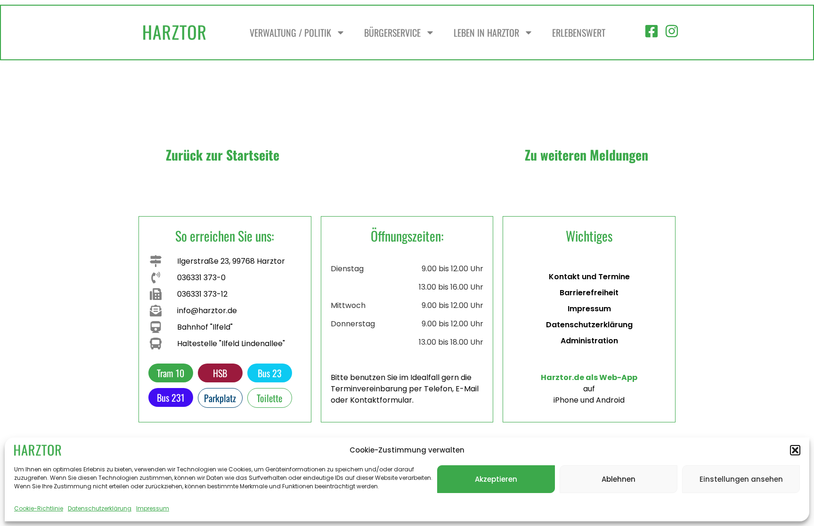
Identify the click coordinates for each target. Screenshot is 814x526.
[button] (795, 450)
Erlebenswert (578, 32)
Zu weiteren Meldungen (586, 154)
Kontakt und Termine (589, 276)
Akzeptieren (496, 479)
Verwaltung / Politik (290, 32)
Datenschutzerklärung (99, 508)
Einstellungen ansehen (741, 479)
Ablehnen (618, 479)
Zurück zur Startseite (222, 154)
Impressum (152, 508)
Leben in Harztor (486, 32)
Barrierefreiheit (589, 292)
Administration (589, 340)
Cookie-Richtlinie (38, 508)
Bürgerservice (392, 32)
